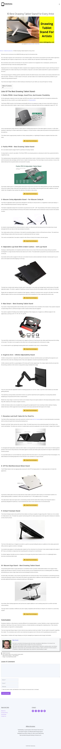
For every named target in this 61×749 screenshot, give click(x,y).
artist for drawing (36, 419)
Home (1, 50)
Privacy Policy (4, 712)
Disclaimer (3, 714)
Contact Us (3, 716)
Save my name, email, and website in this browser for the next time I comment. (21, 689)
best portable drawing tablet (17, 654)
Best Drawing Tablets (7, 654)
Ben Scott (37, 43)
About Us (3, 710)
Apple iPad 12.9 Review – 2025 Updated (10, 655)
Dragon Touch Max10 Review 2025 (9, 656)
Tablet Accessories (8, 50)
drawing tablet (32, 100)
